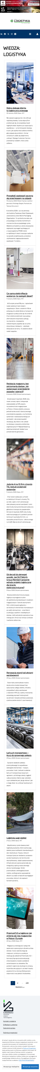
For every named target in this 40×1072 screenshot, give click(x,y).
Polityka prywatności (10, 1033)
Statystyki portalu (9, 1028)
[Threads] (15, 34)
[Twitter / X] (8, 34)
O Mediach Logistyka (10, 1025)
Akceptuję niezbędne (11, 1067)
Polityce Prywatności (29, 1048)
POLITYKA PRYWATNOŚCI (26, 1060)
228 (27, 983)
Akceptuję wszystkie (30, 1067)
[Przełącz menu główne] (30, 34)
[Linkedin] (1, 34)
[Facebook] (4, 34)
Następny (20, 987)
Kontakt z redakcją (9, 1021)
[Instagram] (11, 34)
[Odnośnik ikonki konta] (37, 34)
